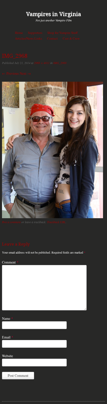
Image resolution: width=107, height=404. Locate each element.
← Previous (10, 73)
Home (19, 32)
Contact (52, 38)
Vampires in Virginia (53, 14)
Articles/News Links (28, 38)
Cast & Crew (71, 38)
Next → (25, 73)
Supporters (35, 32)
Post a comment (11, 222)
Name (7, 318)
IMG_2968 (59, 63)
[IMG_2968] (52, 216)
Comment (10, 262)
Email (7, 337)
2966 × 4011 (42, 63)
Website (7, 355)
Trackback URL (56, 222)
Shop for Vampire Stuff (62, 32)
